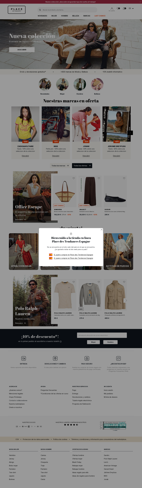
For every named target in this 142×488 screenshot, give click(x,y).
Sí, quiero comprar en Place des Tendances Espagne (73, 255)
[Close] (101, 229)
